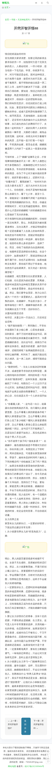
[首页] (48, 751)
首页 (6, 7)
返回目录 (25, 726)
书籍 (13, 20)
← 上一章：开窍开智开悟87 (13, 724)
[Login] (42, 3)
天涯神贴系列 (24, 20)
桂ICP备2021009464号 (34, 766)
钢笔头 (5, 2)
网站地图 (12, 766)
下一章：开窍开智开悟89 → (39, 724)
